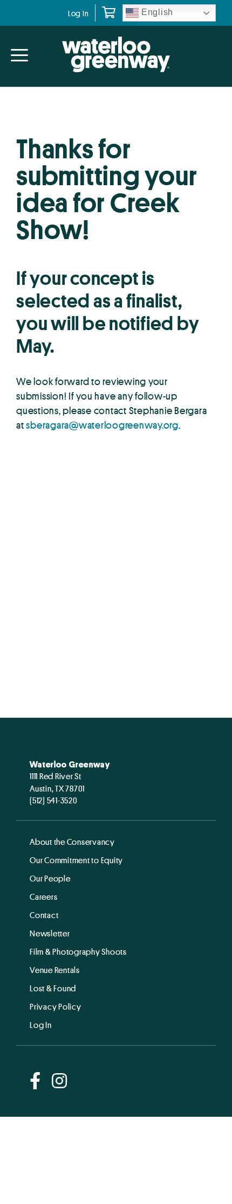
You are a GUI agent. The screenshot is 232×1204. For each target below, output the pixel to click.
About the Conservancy (72, 841)
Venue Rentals (55, 969)
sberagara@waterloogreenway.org (102, 424)
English (156, 12)
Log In (78, 13)
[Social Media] (35, 1081)
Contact (44, 914)
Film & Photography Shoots (78, 951)
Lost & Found (53, 988)
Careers (43, 896)
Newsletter (50, 933)
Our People (50, 878)
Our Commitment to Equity (76, 860)
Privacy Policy (55, 1006)
